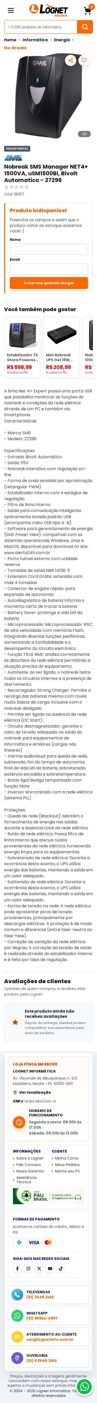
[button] (11, 10)
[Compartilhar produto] (70, 60)
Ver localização (35, 1092)
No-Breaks (15, 48)
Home (10, 40)
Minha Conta (66, 1158)
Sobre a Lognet (29, 1158)
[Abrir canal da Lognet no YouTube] (50, 1268)
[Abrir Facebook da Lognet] (17, 1268)
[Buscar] (85, 27)
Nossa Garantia (30, 1171)
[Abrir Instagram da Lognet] (28, 1268)
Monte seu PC (67, 1171)
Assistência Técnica (26, 1180)
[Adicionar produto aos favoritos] (84, 60)
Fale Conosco (28, 1165)
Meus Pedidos (67, 1165)
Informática (35, 40)
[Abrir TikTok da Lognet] (60, 1268)
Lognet (48, 10)
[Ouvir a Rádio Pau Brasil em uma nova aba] (48, 1196)
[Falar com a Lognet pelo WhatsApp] (84, 1387)
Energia (62, 40)
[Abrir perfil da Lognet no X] (39, 1268)
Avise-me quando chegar (49, 283)
